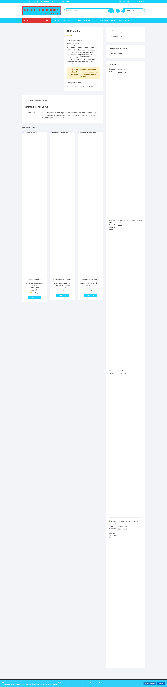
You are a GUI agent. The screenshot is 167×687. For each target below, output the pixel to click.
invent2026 (93, 86)
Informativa (90, 21)
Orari (78, 21)
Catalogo (67, 21)
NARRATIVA (79, 83)
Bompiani (74, 86)
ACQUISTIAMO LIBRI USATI (122, 21)
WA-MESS (140, 2)
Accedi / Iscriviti (31, 2)
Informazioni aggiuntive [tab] (37, 100)
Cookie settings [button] (150, 684)
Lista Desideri (47, 2)
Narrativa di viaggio (116, 54)
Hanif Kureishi (83, 86)
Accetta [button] (160, 684)
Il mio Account (64, 2)
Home (57, 21)
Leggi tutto (35, 298)
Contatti (103, 21)
